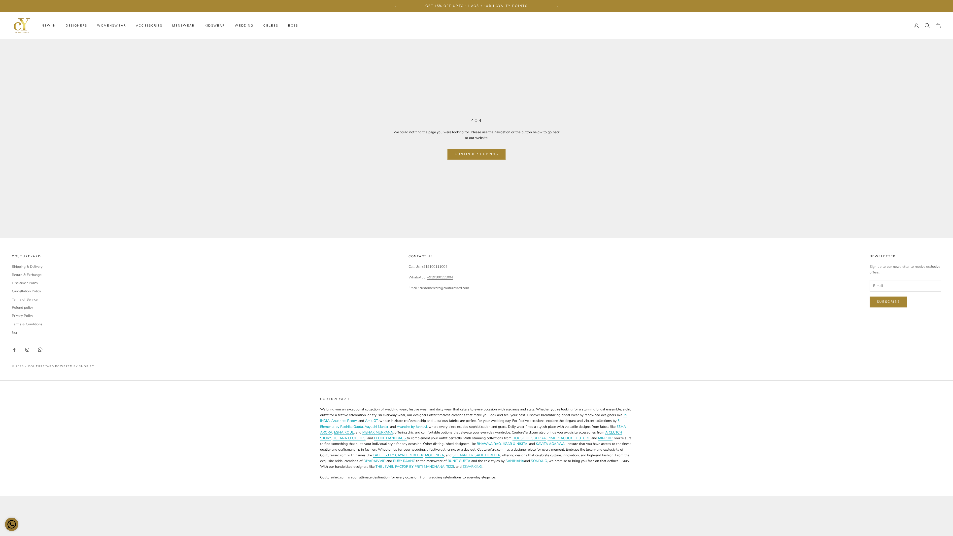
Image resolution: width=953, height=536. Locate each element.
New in (49, 25)
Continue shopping (476, 154)
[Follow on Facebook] (14, 349)
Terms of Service (24, 299)
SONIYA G (539, 461)
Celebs (270, 25)
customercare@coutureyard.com (444, 288)
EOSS (293, 25)
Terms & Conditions (27, 324)
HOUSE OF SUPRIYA (529, 438)
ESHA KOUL (344, 432)
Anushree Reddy (344, 420)
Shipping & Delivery (27, 266)
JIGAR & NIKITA (515, 443)
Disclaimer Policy (25, 283)
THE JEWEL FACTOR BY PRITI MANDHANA (409, 466)
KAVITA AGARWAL (551, 443)
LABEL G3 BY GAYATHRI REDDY (398, 455)
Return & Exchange (26, 274)
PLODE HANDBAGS (390, 438)
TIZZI (450, 466)
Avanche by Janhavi (412, 426)
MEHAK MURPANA (377, 432)
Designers (76, 25)
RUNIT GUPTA (459, 461)
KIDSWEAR (214, 25)
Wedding (244, 25)
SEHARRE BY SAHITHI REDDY (476, 455)
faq (14, 332)
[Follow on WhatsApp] (40, 349)
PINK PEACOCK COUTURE (568, 438)
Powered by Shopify (75, 366)
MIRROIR (605, 438)
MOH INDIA (434, 455)
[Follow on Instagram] (27, 349)
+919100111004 (434, 266)
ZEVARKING (472, 466)
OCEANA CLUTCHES (349, 438)
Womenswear (111, 25)
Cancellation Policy (26, 291)
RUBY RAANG (404, 461)
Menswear (183, 25)
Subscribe (888, 302)
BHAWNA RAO (489, 443)
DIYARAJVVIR (374, 461)
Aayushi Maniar (376, 426)
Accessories (149, 25)
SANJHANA (515, 461)
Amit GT (371, 420)
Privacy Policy (22, 315)
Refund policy (22, 307)
